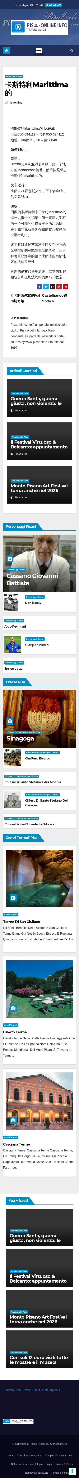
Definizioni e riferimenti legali (27, 1464)
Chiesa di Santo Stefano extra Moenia (32, 782)
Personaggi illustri (16, 570)
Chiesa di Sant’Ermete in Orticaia (29, 824)
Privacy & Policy (64, 1464)
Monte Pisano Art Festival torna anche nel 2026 (39, 488)
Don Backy (33, 603)
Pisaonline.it (60, 1443)
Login (49, 1464)
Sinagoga (20, 738)
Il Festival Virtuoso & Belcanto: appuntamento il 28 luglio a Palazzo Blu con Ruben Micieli (39, 449)
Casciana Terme (16, 1144)
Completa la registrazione (59, 1455)
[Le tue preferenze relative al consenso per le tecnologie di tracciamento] (72, 1471)
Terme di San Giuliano (21, 922)
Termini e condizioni (62, 1472)
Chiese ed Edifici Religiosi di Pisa (24, 732)
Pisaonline (15, 102)
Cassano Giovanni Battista (32, 579)
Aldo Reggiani (15, 626)
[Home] (6, 50)
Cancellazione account (29, 1455)
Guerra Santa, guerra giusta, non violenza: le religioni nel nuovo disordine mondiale (36, 406)
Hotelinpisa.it (51, 1390)
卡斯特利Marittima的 (36, 88)
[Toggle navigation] (38, 50)
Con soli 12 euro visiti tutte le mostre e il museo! (39, 1360)
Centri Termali (10, 915)
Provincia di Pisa (14, 76)
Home (11, 1455)
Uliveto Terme (15, 1032)
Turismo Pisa (12, 1390)
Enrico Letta (13, 668)
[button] (71, 50)
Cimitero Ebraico (37, 758)
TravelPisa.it (31, 1390)
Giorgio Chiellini (37, 645)
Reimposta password (36, 1472)
